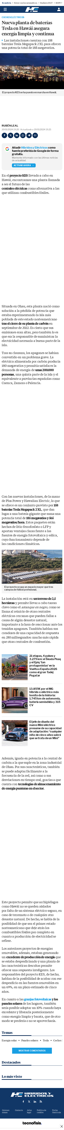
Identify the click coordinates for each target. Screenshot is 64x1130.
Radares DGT (46, 3)
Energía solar (9, 1040)
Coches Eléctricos (13, 17)
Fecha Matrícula (56, 1111)
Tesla (46, 1040)
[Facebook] (4, 135)
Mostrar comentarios (32, 1050)
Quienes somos (5, 1111)
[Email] (35, 135)
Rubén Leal (10, 125)
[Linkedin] (16, 135)
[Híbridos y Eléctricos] (32, 1094)
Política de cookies (41, 1111)
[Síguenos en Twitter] (29, 1101)
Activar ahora (22, 165)
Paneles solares (29, 1040)
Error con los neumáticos (25, 3)
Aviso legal (29, 1111)
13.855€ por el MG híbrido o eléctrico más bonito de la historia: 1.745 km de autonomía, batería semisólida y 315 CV (44, 697)
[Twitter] (10, 135)
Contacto (19, 1110)
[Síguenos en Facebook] (23, 1101)
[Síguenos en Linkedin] (35, 1101)
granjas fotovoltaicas (37, 999)
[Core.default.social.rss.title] (41, 1101)
